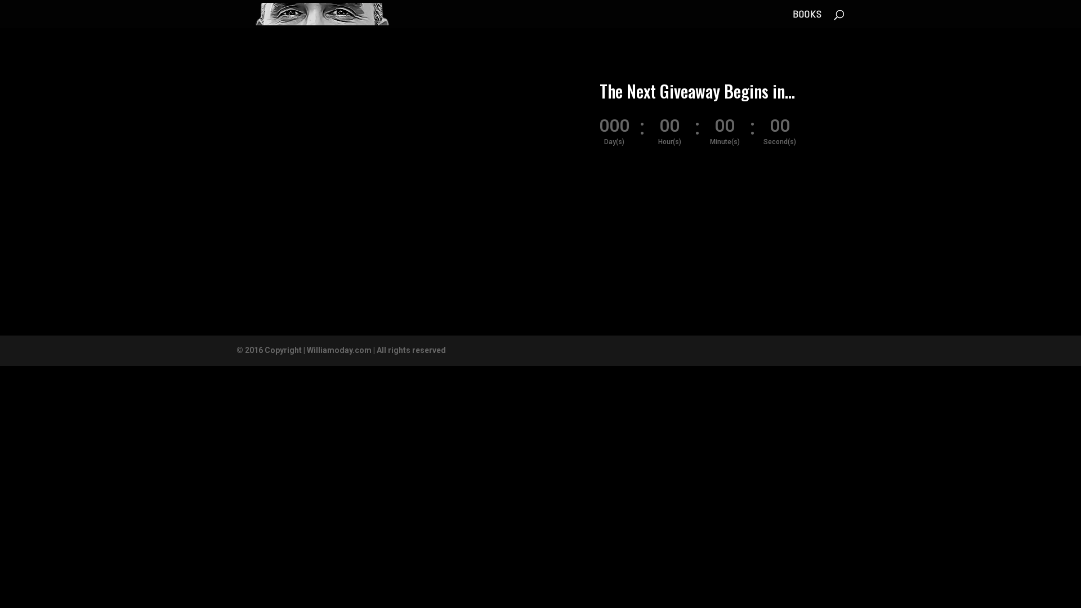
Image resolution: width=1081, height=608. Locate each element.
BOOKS (807, 15)
